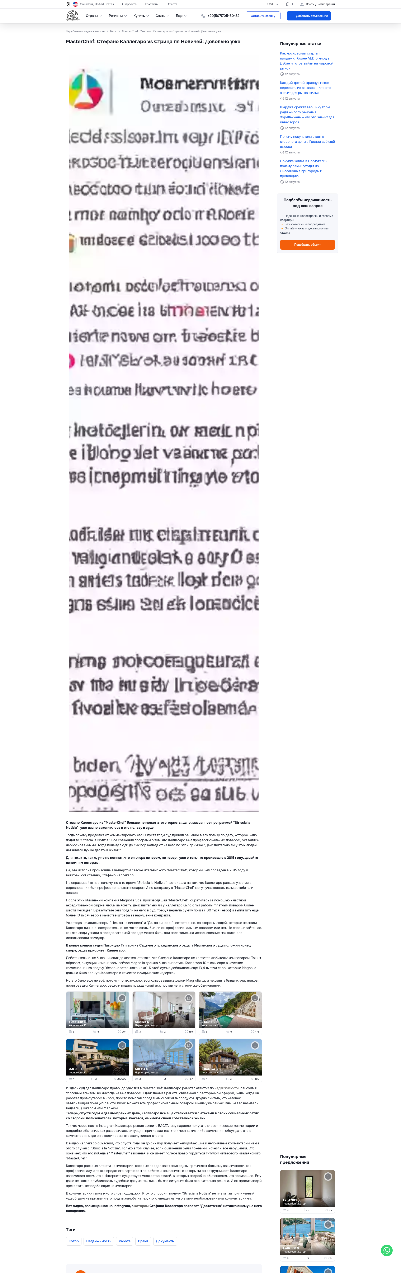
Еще (179, 16)
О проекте (129, 4)
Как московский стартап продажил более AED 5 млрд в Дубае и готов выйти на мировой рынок (306, 61)
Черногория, (76, 1025)
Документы (165, 1241)
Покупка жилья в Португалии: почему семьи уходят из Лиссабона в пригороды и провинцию (304, 168)
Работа (125, 1241)
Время (143, 1241)
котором (141, 1206)
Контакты (151, 4)
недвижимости (227, 1088)
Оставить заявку (263, 16)
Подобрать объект (307, 245)
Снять (160, 16)
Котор (87, 1025)
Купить (139, 16)
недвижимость (98, 1241)
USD (270, 4)
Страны (92, 16)
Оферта (172, 4)
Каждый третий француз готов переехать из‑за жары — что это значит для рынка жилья (305, 88)
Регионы (116, 16)
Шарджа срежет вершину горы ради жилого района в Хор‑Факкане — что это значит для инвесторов (307, 114)
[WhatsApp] (387, 1250)
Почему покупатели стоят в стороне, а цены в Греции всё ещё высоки (307, 141)
